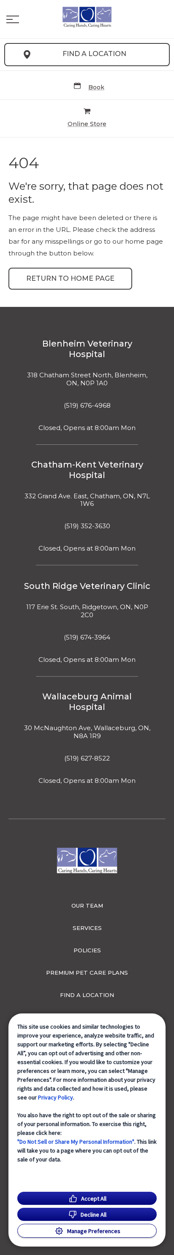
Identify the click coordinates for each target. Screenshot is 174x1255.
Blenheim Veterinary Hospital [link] (87, 349)
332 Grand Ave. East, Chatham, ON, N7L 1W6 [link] (87, 500)
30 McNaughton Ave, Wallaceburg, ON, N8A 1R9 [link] (87, 732)
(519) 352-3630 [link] (87, 526)
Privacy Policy (55, 1097)
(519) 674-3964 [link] (87, 637)
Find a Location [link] (94, 54)
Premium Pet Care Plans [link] (87, 972)
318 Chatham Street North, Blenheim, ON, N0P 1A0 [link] (87, 379)
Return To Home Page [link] (70, 278)
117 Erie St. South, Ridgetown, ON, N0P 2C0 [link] (87, 611)
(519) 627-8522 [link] (87, 758)
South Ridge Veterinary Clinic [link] (87, 586)
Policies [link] (87, 950)
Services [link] (87, 927)
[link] (87, 17)
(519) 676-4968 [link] (87, 405)
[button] (12, 19)
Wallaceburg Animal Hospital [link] (87, 701)
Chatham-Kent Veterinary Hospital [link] (87, 470)
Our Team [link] (87, 905)
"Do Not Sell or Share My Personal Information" (75, 1141)
